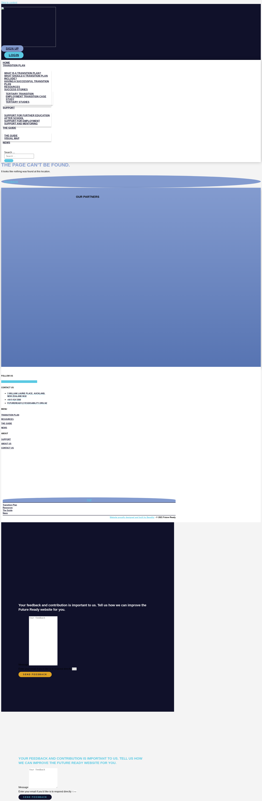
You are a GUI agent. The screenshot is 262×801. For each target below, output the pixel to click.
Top (89, 500)
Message (23, 664)
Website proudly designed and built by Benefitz (132, 517)
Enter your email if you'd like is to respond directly (45, 669)
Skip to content (9, 2)
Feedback (11, 182)
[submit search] (8, 160)
